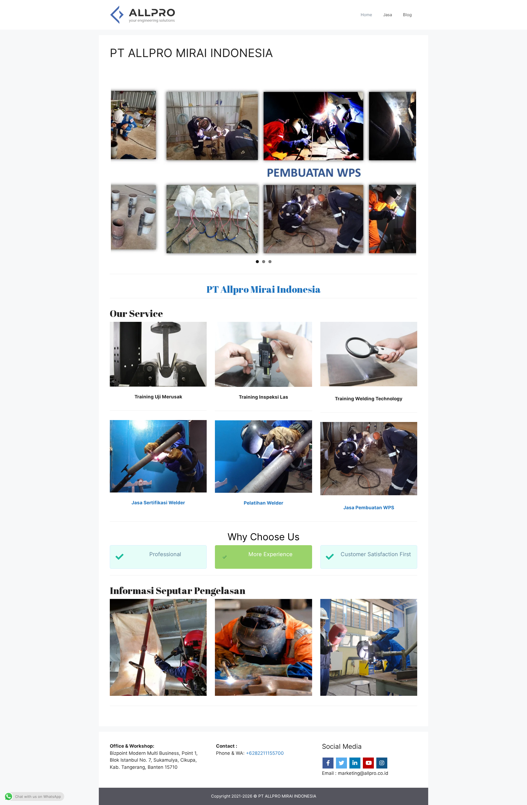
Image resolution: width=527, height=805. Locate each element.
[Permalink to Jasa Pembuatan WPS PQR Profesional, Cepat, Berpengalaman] (263, 170)
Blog (407, 14)
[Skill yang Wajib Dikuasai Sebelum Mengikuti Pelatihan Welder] (368, 647)
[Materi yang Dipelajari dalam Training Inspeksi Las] (263, 647)
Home (366, 14)
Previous (102, 170)
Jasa (387, 14)
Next (424, 170)
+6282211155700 (265, 753)
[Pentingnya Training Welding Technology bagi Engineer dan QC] (158, 647)
